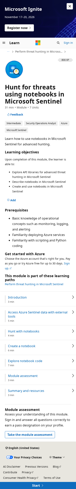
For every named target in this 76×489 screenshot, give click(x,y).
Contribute (10, 472)
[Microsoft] (38, 42)
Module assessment (23, 376)
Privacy (26, 472)
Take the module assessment (29, 435)
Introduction (17, 297)
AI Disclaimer (11, 466)
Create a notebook (21, 346)
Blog (56, 466)
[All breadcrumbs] (8, 51)
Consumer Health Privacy (19, 478)
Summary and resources (26, 391)
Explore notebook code (25, 361)
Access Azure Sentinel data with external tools (37, 314)
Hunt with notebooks (23, 331)
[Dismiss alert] (70, 6)
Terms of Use (51, 478)
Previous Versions (36, 466)
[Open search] (58, 42)
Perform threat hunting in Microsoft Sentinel (39, 51)
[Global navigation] (4, 42)
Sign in (68, 43)
